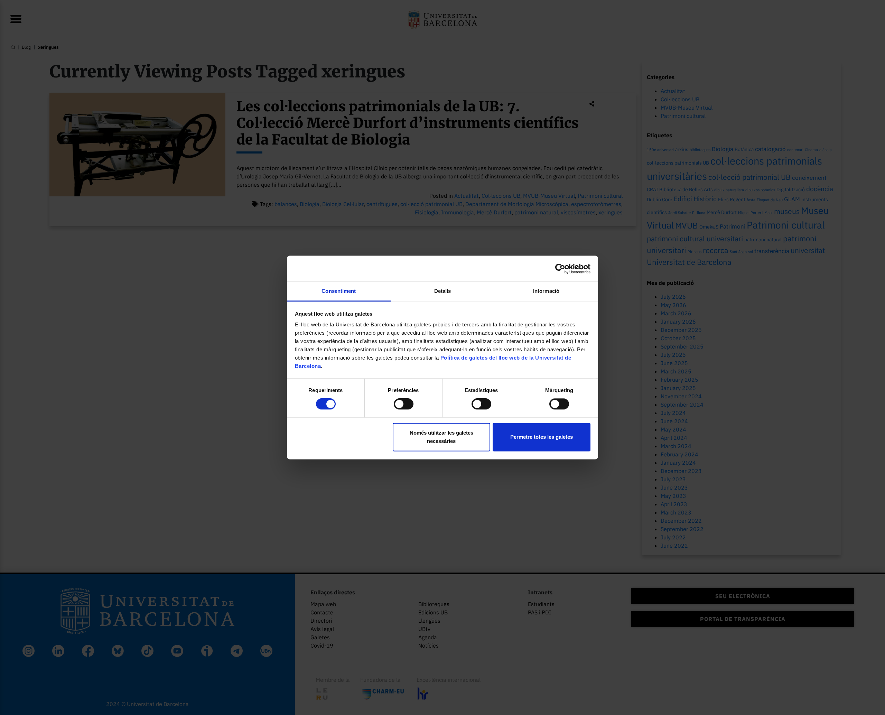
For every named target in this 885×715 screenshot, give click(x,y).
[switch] (403, 404)
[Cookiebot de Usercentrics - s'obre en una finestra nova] (560, 268)
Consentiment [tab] (339, 291)
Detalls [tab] (442, 291)
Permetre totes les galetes (541, 437)
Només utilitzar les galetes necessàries (441, 437)
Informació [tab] (546, 291)
